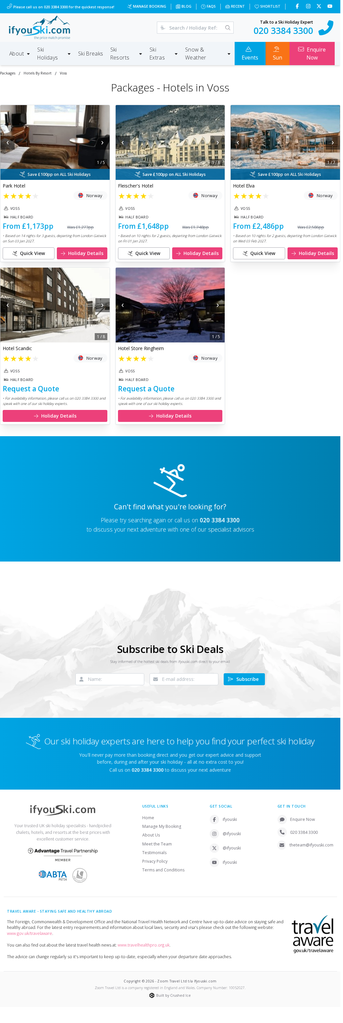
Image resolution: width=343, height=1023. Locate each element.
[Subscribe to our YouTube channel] (330, 7)
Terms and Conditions (163, 870)
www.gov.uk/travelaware (29, 933)
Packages (7, 73)
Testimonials (154, 852)
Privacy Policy (155, 861)
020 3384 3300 (220, 520)
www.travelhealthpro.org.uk (144, 945)
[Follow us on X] (319, 7)
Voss (63, 73)
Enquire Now (302, 819)
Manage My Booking (161, 826)
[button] (55, 142)
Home (148, 818)
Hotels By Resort (38, 73)
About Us (151, 835)
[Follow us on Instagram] (309, 7)
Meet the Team (157, 844)
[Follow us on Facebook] (298, 7)
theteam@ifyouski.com (311, 845)
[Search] (228, 28)
